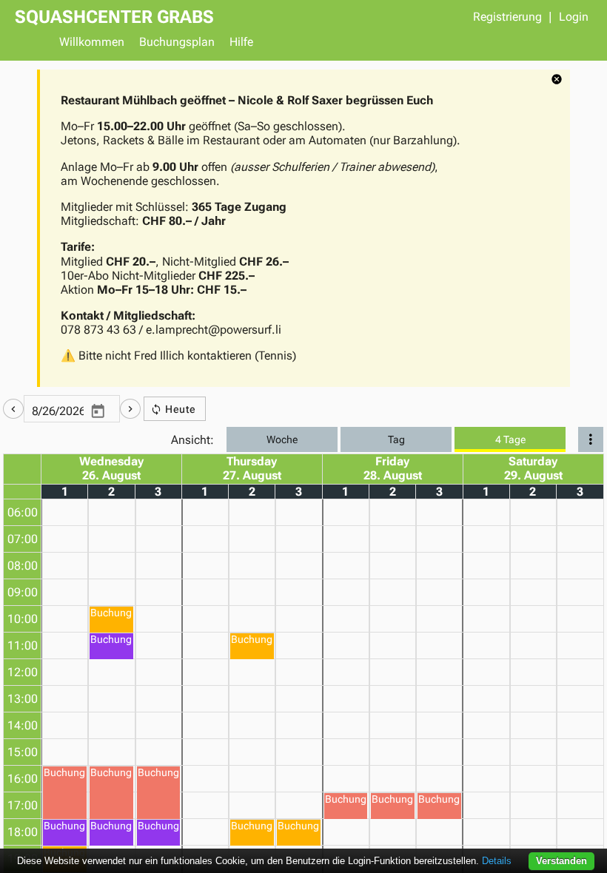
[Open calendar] (98, 411)
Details (497, 860)
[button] (13, 409)
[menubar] (322, 43)
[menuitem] (92, 43)
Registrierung (507, 17)
